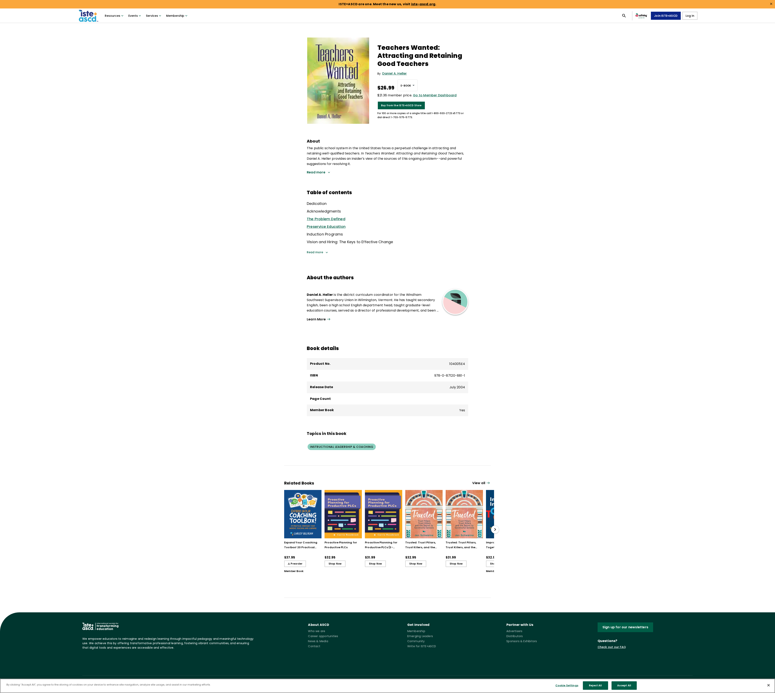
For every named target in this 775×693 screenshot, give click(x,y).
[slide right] (495, 529)
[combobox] (407, 85)
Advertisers (514, 631)
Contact (314, 646)
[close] (771, 4)
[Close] (768, 685)
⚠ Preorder (295, 563)
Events (133, 16)
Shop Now (335, 563)
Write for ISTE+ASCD (421, 646)
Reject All (595, 685)
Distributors (514, 636)
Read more (315, 252)
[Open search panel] (624, 15)
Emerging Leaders (420, 636)
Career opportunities (323, 636)
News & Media (318, 641)
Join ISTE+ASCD (666, 16)
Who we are (316, 631)
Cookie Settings (566, 685)
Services (152, 16)
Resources (112, 16)
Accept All (624, 685)
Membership (175, 16)
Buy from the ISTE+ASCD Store (401, 105)
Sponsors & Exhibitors (521, 641)
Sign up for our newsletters (625, 627)
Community (416, 641)
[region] (387, 686)
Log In (690, 16)
